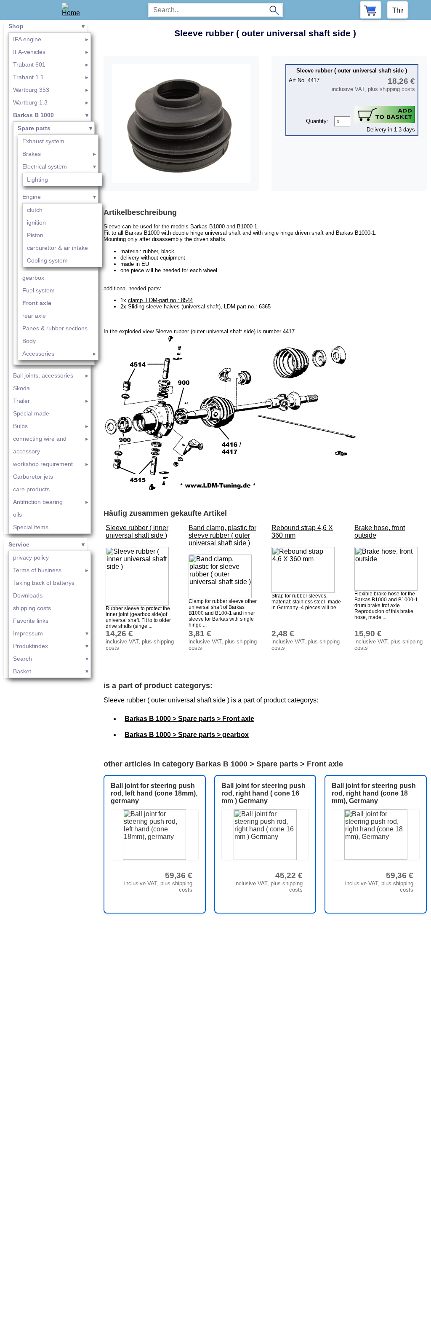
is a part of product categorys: (158, 685)
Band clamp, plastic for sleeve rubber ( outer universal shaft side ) (222, 535)
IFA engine (27, 39)
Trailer (21, 400)
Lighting (37, 179)
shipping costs (32, 608)
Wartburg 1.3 (30, 102)
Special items (30, 527)
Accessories (38, 353)
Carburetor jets (33, 476)
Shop (16, 26)
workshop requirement (43, 464)
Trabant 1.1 (28, 77)
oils (17, 514)
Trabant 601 (29, 64)
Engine (31, 196)
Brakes (31, 153)
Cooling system (47, 260)
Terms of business (37, 570)
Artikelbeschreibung (140, 212)
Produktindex (30, 646)
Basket (22, 671)
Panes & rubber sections (55, 328)
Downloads (28, 595)
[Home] (73, 10)
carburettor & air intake (57, 247)
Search (22, 658)
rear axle (34, 315)
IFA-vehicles (29, 51)
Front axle (36, 303)
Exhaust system (43, 141)
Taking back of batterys (43, 582)
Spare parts (34, 128)
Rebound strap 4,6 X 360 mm (302, 531)
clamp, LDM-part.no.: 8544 (160, 300)
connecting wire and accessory (40, 445)
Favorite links (30, 620)
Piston (35, 235)
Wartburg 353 (31, 89)
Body (29, 341)
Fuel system (38, 290)
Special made (31, 413)
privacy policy (31, 557)
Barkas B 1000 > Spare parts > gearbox (187, 734)
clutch (35, 209)
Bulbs (20, 426)
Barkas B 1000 (33, 115)
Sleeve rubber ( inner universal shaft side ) (137, 531)
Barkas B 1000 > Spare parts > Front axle (189, 718)
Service (18, 544)
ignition (36, 222)
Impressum (28, 633)
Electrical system (44, 166)
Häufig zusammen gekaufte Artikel (165, 513)
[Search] (274, 10)
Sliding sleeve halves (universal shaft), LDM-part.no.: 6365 (199, 306)
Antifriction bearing (38, 501)
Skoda (21, 388)
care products (31, 489)
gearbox (33, 277)
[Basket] (370, 10)
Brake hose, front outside (379, 531)
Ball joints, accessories (43, 375)
